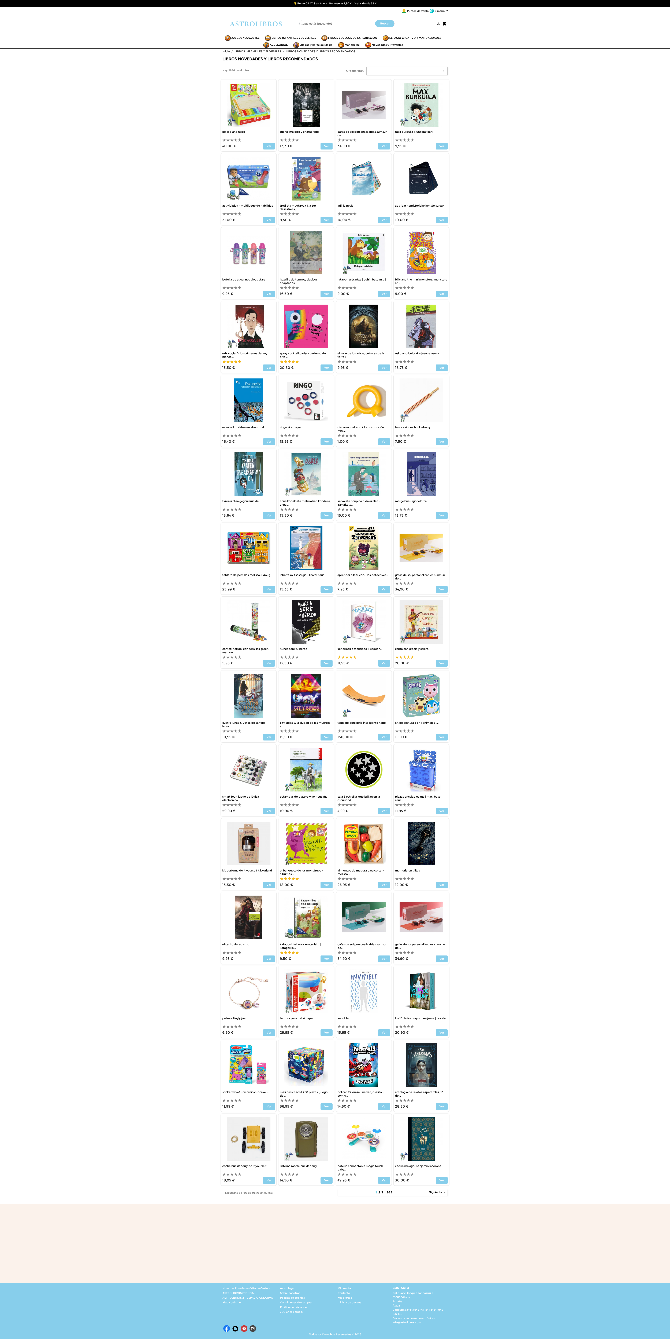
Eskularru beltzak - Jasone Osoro (417, 353)
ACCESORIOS (279, 44)
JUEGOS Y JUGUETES (245, 37)
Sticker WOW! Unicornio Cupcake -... (246, 1092)
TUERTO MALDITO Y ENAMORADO (299, 131)
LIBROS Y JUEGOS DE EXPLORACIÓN (352, 37)
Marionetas (352, 44)
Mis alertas (345, 1297)
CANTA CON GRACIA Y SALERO (412, 649)
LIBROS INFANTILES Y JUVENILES (293, 37)
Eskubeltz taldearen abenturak (243, 427)
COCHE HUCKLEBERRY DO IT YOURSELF (244, 1166)
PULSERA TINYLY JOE (233, 1018)
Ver (269, 146)
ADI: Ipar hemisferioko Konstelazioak (419, 205)
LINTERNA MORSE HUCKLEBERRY (298, 1166)
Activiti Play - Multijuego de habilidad (247, 205)
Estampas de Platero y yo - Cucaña (303, 796)
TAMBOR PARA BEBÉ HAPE (296, 1018)
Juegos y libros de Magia (316, 44)
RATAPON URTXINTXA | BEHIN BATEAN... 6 (361, 279)
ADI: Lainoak (345, 205)
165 (389, 1192)
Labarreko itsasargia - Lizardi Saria (302, 575)
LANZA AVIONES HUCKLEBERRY (412, 427)
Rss (235, 1328)
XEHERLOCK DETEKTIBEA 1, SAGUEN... (359, 649)
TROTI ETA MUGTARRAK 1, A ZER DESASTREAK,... (298, 207)
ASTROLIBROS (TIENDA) (238, 1293)
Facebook (226, 1328)
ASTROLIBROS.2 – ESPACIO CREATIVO (247, 1297)
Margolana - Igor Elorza (411, 501)
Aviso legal (287, 1288)
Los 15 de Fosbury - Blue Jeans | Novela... (421, 1018)
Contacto (344, 1293)
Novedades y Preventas (387, 44)
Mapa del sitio (231, 1302)
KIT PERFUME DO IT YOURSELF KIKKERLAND (247, 870)
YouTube (244, 1328)
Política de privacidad (294, 1307)
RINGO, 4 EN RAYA (290, 427)
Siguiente (437, 1192)
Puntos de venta (418, 11)
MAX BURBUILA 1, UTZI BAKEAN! (414, 131)
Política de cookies (292, 1297)
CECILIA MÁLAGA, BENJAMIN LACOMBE (418, 1166)
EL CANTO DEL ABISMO (235, 944)
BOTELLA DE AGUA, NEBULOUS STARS (243, 279)
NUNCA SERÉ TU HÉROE (293, 649)
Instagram (253, 1328)
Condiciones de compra (296, 1302)
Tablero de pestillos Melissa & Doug (246, 575)
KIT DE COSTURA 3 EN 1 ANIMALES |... (416, 722)
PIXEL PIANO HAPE (233, 131)
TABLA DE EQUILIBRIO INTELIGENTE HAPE (361, 722)
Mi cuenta (344, 1288)
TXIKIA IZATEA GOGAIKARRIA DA (240, 501)
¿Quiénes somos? (291, 1312)
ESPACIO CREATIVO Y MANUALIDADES (415, 37)
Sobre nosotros (290, 1293)
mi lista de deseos (349, 1302)
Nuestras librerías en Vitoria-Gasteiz (246, 1288)
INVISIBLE (343, 1018)
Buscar (384, 23)
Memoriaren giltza (407, 870)
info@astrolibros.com (407, 1322)
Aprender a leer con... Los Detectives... (362, 575)
